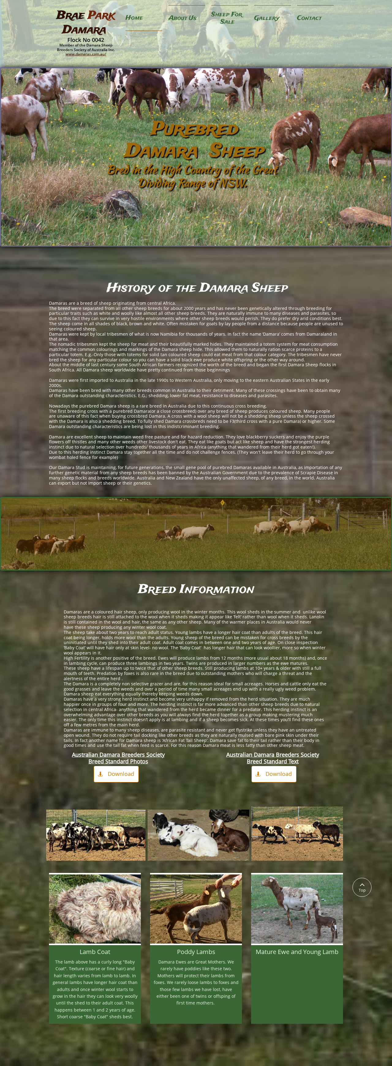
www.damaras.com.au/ (86, 54)
